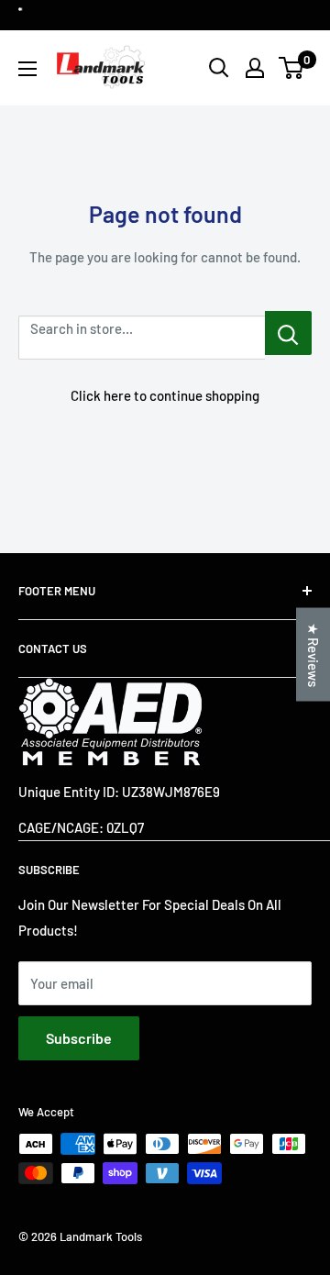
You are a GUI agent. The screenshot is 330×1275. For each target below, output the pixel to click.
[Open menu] (27, 68)
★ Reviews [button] (313, 655)
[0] (291, 68)
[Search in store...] (288, 333)
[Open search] (219, 68)
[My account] (255, 68)
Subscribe (79, 1038)
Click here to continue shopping (165, 395)
